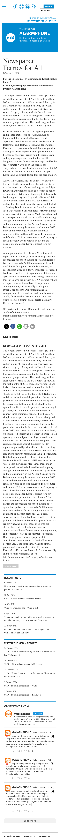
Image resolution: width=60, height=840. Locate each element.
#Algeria (19, 768)
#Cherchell (10, 768)
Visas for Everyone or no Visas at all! (21, 607)
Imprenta (29, 836)
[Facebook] (15, 6)
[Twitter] (21, 6)
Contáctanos (12, 836)
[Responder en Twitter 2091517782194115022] (14, 811)
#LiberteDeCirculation (28, 746)
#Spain (41, 763)
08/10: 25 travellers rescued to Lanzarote (22, 694)
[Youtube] (27, 6)
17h (49, 732)
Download (11, 566)
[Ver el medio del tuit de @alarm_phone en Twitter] (30, 804)
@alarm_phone (39, 732)
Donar (48, 6)
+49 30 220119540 (32, 20)
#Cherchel (19, 741)
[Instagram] (33, 6)
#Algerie (27, 741)
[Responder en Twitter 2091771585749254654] (14, 751)
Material (44, 836)
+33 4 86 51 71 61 (48, 20)
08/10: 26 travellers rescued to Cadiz (20, 685)
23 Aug (51, 787)
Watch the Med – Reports (20, 643)
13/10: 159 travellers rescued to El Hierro (23, 663)
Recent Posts (12, 577)
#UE (18, 798)
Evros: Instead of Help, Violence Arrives (22, 598)
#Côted (17, 793)
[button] (6, 326)
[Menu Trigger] (4, 6)
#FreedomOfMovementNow (18, 774)
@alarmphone (21, 732)
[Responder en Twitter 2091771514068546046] (14, 778)
